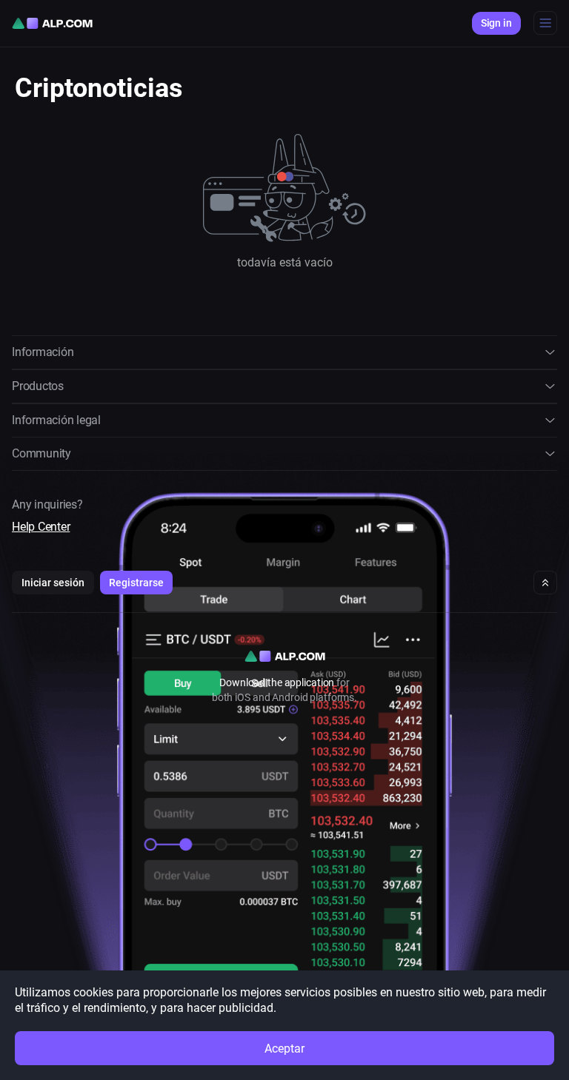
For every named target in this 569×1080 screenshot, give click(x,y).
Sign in (496, 23)
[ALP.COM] (52, 23)
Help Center (41, 527)
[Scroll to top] (545, 582)
